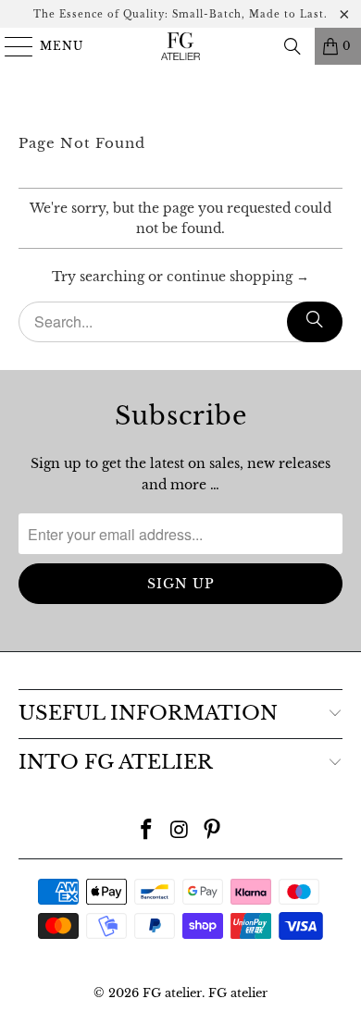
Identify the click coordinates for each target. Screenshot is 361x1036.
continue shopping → (238, 276)
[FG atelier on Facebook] (146, 831)
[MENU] (10, 46)
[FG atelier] (181, 46)
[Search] (292, 46)
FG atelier (172, 993)
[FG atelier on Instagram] (179, 831)
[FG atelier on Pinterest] (213, 831)
